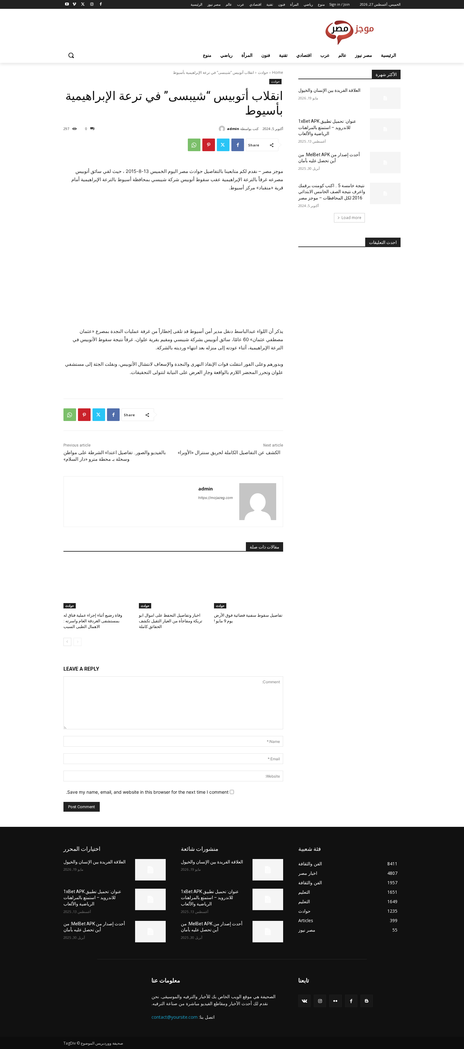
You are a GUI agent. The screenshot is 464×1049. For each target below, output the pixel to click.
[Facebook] (100, 4)
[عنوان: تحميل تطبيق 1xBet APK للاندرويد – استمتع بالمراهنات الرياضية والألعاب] (385, 129)
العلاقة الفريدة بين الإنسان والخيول (329, 90)
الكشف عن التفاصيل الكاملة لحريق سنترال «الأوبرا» (229, 452)
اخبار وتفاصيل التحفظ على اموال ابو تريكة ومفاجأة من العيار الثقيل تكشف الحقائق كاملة (170, 621)
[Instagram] (91, 4)
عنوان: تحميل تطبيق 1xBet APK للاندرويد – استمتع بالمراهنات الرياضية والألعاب (327, 127)
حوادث (263, 72)
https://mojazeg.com (215, 497)
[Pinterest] (208, 145)
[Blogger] (366, 1001)
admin (233, 128)
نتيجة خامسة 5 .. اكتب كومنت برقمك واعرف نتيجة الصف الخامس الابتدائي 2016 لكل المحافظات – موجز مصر (331, 191)
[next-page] (67, 642)
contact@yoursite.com (175, 1017)
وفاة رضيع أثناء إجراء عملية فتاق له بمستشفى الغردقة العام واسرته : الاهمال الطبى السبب (92, 621)
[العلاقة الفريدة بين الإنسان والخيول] (385, 98)
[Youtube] (67, 4)
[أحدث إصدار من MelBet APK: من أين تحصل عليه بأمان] (385, 162)
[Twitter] (83, 4)
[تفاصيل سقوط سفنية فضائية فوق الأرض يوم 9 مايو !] (248, 584)
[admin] (223, 129)
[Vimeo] (74, 4)
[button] (71, 55)
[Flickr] (335, 1001)
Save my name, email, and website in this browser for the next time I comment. (147, 792)
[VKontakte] (304, 1001)
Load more (351, 217)
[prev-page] (77, 642)
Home (277, 72)
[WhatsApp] (194, 145)
